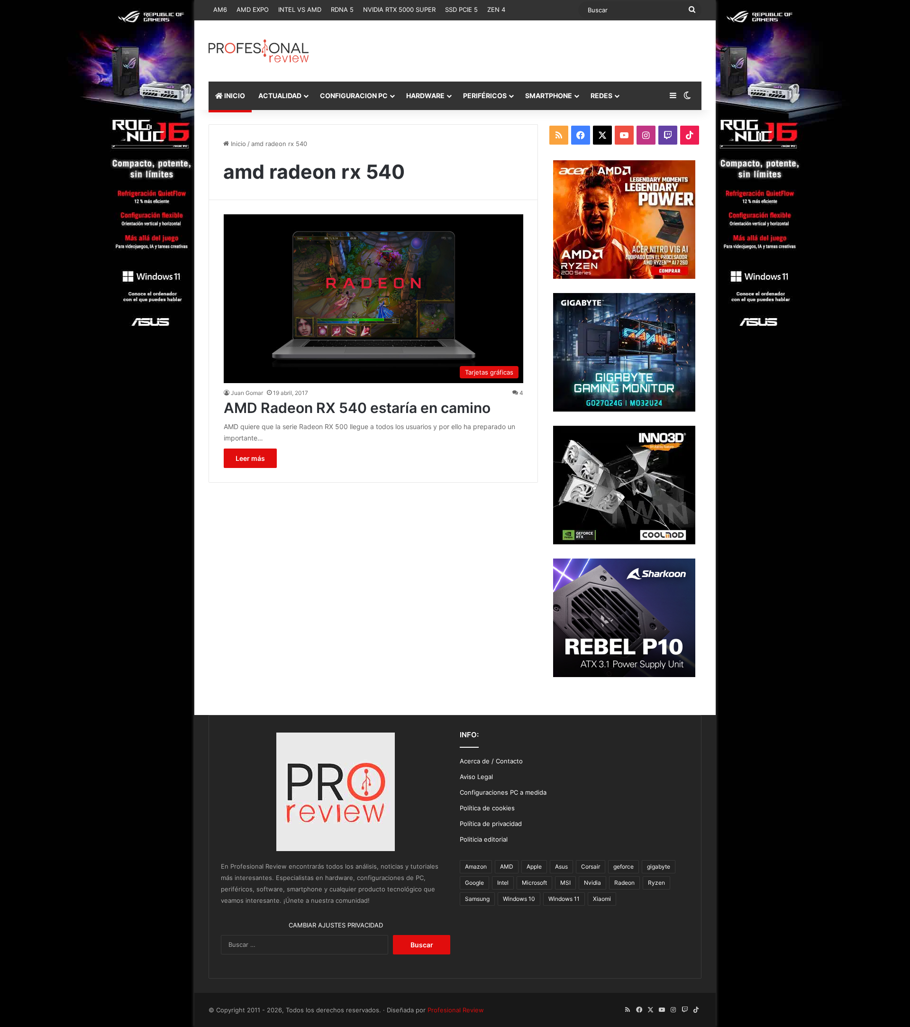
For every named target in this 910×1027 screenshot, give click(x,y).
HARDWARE (425, 96)
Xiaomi (602, 898)
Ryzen (656, 882)
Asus (561, 866)
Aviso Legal (476, 776)
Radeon (624, 882)
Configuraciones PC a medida (503, 792)
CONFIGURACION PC (354, 96)
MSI (565, 882)
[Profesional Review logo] (259, 51)
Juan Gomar (247, 392)
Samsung (477, 898)
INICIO (234, 96)
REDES (601, 96)
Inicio (237, 143)
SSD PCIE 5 (461, 9)
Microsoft (534, 882)
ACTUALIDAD (279, 96)
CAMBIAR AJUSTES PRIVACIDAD (336, 925)
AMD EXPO (253, 9)
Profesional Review (456, 1010)
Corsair (590, 866)
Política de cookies (487, 808)
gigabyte (658, 866)
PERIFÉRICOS (485, 96)
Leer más (250, 458)
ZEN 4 (496, 9)
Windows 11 (564, 898)
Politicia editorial (484, 839)
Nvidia (592, 882)
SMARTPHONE (548, 96)
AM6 (220, 9)
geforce (623, 866)
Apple (534, 866)
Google (474, 882)
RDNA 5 (342, 9)
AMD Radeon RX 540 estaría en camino (357, 407)
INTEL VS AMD (299, 9)
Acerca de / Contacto (491, 761)
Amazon (476, 866)
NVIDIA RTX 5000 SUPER (399, 9)
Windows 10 (519, 898)
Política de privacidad (491, 823)
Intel (503, 882)
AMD (506, 866)
